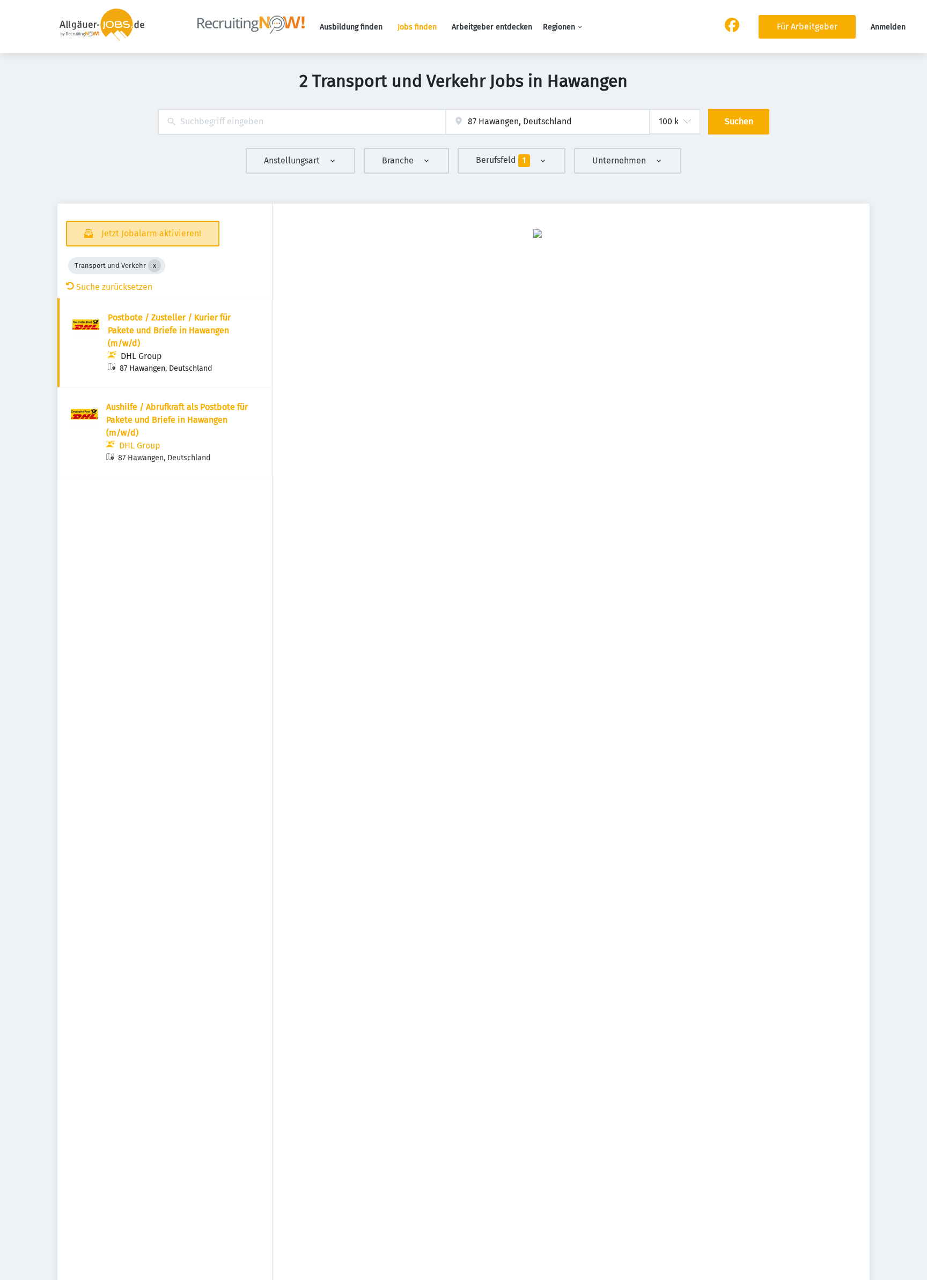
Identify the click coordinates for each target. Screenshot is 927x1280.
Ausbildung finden (351, 27)
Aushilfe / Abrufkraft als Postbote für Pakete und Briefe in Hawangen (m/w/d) (177, 420)
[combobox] (302, 122)
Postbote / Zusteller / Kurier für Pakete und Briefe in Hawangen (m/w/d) (169, 330)
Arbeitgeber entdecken (492, 27)
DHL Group (141, 356)
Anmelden (888, 27)
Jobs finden (417, 27)
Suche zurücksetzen (114, 287)
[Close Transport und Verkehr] (154, 265)
